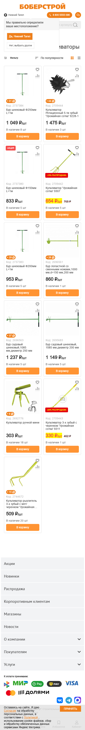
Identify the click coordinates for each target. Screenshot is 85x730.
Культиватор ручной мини (22, 422)
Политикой (31, 717)
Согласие (10, 710)
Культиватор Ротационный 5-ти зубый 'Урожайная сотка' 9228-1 (62, 113)
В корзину (22, 136)
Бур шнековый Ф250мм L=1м (21, 111)
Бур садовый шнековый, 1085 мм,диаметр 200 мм (62, 346)
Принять (70, 708)
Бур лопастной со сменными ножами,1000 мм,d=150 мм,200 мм (61, 269)
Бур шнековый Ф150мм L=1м (21, 189)
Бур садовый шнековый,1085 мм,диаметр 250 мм (19, 347)
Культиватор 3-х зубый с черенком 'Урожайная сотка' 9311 (61, 425)
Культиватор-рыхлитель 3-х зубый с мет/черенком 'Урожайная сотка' (21, 504)
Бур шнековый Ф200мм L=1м (21, 268)
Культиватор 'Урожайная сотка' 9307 (61, 189)
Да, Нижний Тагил (19, 36)
